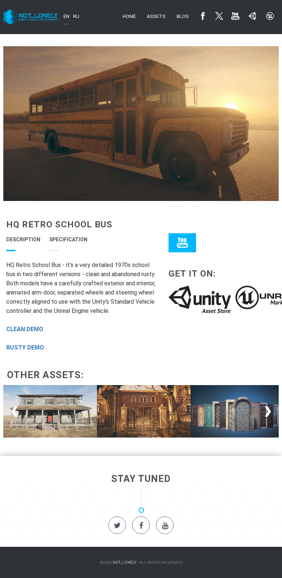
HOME (129, 16)
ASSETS (156, 16)
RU (76, 16)
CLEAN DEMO (24, 329)
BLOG (183, 16)
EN (66, 16)
